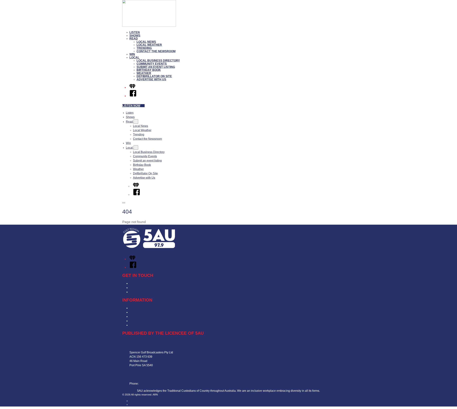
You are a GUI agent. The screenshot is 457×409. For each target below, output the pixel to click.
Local (134, 57)
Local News (146, 41)
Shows (134, 35)
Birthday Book (149, 69)
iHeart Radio (136, 404)
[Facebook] (133, 95)
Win (132, 54)
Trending (144, 48)
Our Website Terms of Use (145, 320)
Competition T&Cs (141, 312)
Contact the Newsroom (156, 51)
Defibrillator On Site (154, 76)
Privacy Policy (138, 308)
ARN (132, 400)
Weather (144, 73)
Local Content (138, 325)
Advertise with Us (151, 79)
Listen (134, 32)
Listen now (131, 105)
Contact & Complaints (143, 283)
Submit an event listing (156, 66)
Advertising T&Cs (140, 316)
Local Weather (149, 44)
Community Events (152, 63)
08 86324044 (147, 383)
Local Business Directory (158, 60)
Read (133, 38)
